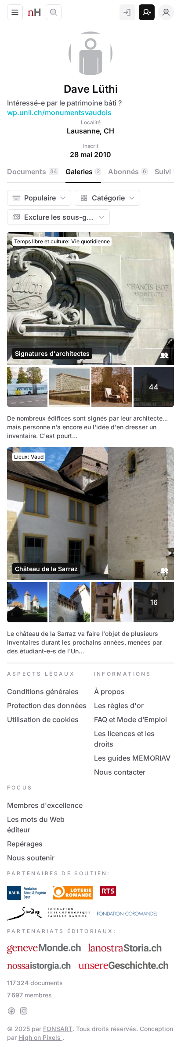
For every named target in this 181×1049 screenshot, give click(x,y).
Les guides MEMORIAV (132, 758)
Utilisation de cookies (43, 719)
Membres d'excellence (45, 805)
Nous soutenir (30, 857)
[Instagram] (23, 1011)
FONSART (57, 1028)
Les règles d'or (119, 705)
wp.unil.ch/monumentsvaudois (59, 112)
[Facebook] (11, 1011)
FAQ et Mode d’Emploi (130, 719)
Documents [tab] (32, 171)
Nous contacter (119, 772)
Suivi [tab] (166, 171)
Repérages (25, 843)
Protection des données (47, 705)
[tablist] (93, 172)
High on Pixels (40, 1037)
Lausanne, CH (90, 130)
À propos (109, 691)
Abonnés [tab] (127, 171)
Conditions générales (43, 691)
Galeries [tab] (82, 171)
